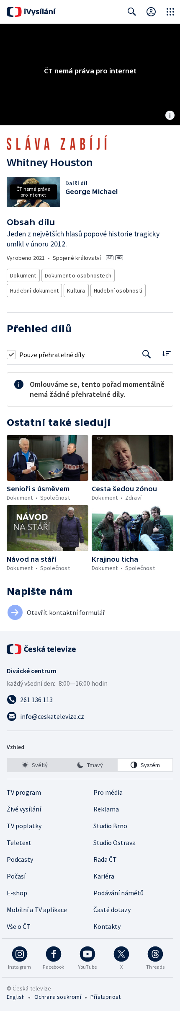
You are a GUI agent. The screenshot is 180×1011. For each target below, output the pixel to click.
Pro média (108, 792)
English (16, 997)
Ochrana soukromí (57, 997)
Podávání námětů (118, 893)
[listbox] (90, 765)
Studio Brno (110, 826)
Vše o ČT (19, 926)
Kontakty (107, 926)
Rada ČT (105, 859)
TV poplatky (24, 826)
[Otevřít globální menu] (170, 11)
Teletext (19, 842)
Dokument (23, 275)
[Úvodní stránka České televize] (42, 649)
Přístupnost (105, 997)
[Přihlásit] (151, 11)
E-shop (17, 893)
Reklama (106, 809)
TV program (24, 792)
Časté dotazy (112, 909)
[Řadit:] (166, 353)
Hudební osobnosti (118, 290)
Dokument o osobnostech (78, 275)
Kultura (76, 290)
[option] (35, 765)
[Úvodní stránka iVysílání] (31, 12)
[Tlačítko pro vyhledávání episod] (147, 354)
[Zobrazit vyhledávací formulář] (131, 11)
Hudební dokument (34, 290)
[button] (47, 458)
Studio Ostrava (114, 842)
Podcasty (20, 859)
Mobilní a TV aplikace (37, 909)
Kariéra (103, 876)
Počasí (16, 876)
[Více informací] (170, 116)
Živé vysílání (24, 809)
